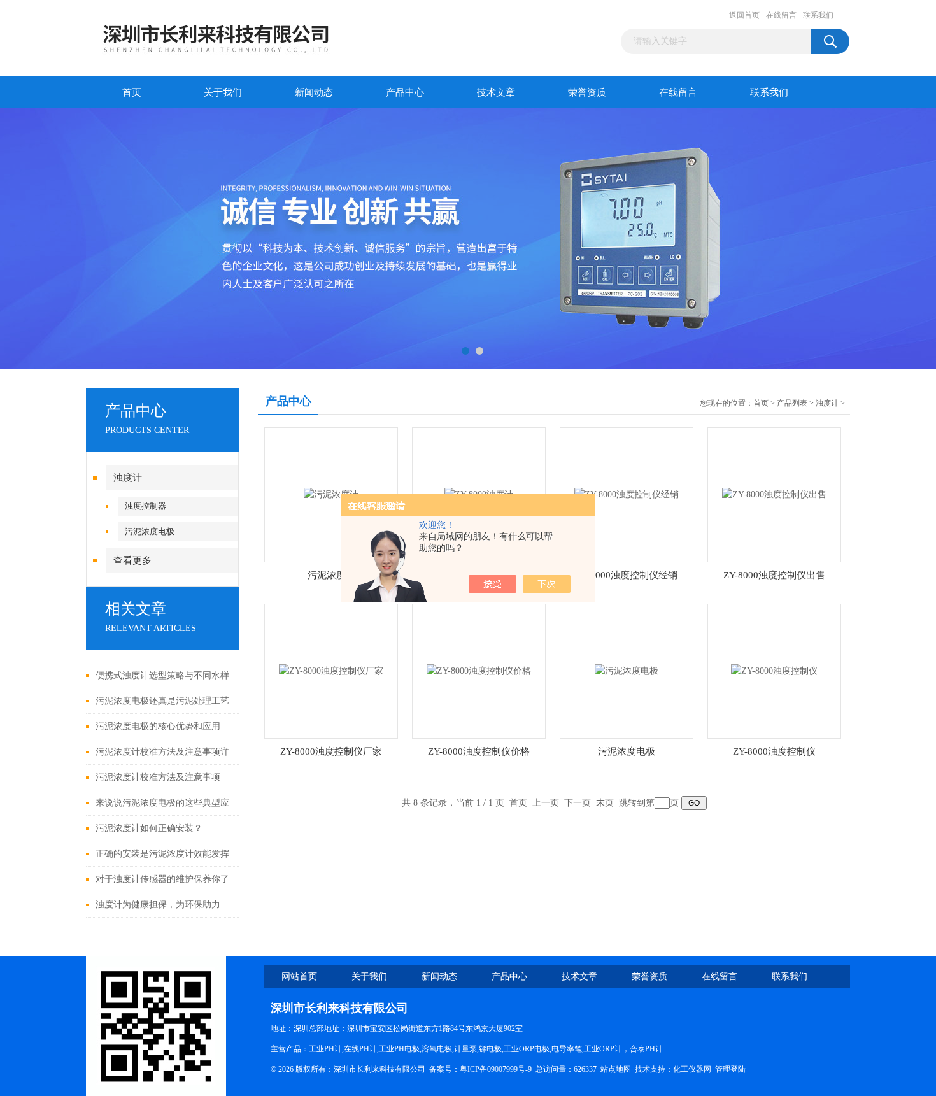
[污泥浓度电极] (626, 670)
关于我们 (223, 92)
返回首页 (744, 15)
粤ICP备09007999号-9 (496, 1069)
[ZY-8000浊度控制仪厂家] (331, 670)
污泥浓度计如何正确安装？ (149, 828)
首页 (131, 92)
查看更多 (132, 560)
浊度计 (127, 478)
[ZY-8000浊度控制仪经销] (626, 494)
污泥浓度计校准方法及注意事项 (158, 777)
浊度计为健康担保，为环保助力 (158, 904)
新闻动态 (314, 92)
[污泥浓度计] (331, 494)
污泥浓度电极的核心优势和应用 (158, 726)
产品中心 (405, 92)
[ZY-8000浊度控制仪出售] (774, 494)
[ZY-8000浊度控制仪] (774, 670)
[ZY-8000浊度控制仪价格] (479, 670)
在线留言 (781, 15)
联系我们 (818, 15)
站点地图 (615, 1069)
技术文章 (496, 92)
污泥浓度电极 (149, 531)
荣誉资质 (587, 92)
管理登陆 (730, 1069)
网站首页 (299, 976)
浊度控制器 (145, 506)
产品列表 (792, 403)
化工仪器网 (692, 1069)
